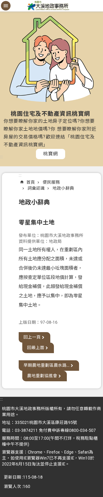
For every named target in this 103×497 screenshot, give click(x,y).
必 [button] (6, 5)
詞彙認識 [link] (36, 188)
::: (1, 156)
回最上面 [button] (35, 347)
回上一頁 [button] (32, 337)
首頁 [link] (30, 182)
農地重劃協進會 (42, 375)
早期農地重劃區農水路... (46, 365)
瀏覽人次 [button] (12, 486)
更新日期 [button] (12, 477)
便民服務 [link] (51, 182)
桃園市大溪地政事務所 (51, 5)
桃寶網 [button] (50, 154)
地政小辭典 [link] (63, 188)
